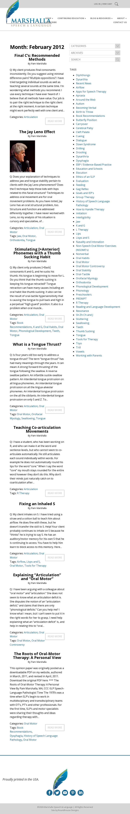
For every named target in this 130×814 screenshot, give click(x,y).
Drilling (80, 148)
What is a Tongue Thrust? (37, 344)
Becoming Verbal (86, 108)
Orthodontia (17, 240)
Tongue (30, 240)
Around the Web (85, 99)
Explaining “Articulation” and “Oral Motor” (37, 576)
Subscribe (51, 22)
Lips (78, 233)
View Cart (107, 4)
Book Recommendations (90, 116)
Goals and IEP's (85, 193)
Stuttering (82, 319)
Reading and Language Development (98, 307)
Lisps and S (33, 561)
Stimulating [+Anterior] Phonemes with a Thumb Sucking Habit (37, 252)
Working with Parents (89, 355)
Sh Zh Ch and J (84, 315)
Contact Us (120, 22)
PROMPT (81, 298)
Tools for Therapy (35, 565)
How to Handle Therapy (90, 209)
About (121, 18)
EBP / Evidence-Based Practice (93, 164)
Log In (97, 4)
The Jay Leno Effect (37, 131)
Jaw (19, 236)
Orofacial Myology (87, 278)
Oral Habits (50, 327)
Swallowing (28, 418)
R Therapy (23, 493)
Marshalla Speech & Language (58, 807)
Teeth (55, 331)
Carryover (82, 124)
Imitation (81, 213)
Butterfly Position (86, 120)
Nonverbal (82, 254)
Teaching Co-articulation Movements (37, 429)
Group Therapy (85, 197)
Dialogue (81, 140)
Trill (78, 347)
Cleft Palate (83, 132)
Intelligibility (83, 217)
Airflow (21, 561)
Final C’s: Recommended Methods (37, 57)
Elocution (81, 172)
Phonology (82, 290)
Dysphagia (16, 736)
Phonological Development (35, 331)
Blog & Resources (100, 18)
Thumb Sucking (85, 331)
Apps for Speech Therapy (91, 91)
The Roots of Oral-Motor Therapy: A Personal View (37, 655)
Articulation (31, 117)
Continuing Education (71, 18)
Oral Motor (29, 236)
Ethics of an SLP (85, 177)
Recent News (83, 83)
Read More (55, 121)
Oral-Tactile (83, 274)
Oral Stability (83, 270)
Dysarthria (82, 156)
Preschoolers (84, 294)
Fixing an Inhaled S (37, 503)
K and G (37, 327)
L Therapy (82, 229)
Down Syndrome (86, 144)
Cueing (80, 136)
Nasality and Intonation (90, 242)
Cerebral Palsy (84, 128)
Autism (80, 103)
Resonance (82, 311)
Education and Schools (89, 168)
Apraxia (80, 95)
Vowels (80, 351)
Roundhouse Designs (68, 810)
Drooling (81, 152)
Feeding (80, 185)
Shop (48, 18)
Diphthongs (83, 75)
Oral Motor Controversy (90, 266)
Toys (79, 343)
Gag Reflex (82, 189)
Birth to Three (84, 112)
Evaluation (82, 181)
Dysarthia (82, 79)
